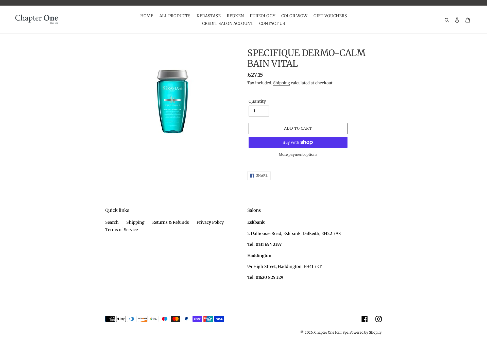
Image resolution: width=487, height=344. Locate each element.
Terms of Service (121, 229)
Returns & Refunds (170, 222)
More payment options (298, 154)
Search (112, 222)
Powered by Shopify (366, 332)
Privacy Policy (210, 222)
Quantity (257, 101)
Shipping (281, 82)
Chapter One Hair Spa (331, 332)
